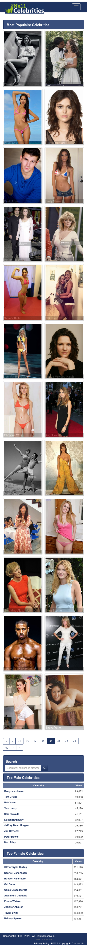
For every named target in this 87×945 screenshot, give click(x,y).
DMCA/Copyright (60, 943)
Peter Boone (11, 836)
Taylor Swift (11, 912)
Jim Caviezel (11, 831)
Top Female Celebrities (25, 853)
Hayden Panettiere (15, 878)
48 (66, 741)
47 (58, 741)
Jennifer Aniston (13, 907)
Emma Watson (12, 901)
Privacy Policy (41, 943)
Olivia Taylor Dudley (15, 867)
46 (51, 741)
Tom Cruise (10, 797)
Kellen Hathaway (14, 819)
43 (27, 741)
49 (74, 741)
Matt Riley (10, 842)
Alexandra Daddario (15, 895)
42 (19, 741)
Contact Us (78, 943)
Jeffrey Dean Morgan (16, 825)
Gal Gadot (10, 884)
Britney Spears (13, 918)
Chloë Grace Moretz (15, 890)
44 (35, 741)
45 (43, 741)
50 (6, 747)
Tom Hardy (10, 808)
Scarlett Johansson (15, 873)
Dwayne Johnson (14, 791)
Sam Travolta (11, 814)
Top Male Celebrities (23, 777)
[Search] (44, 768)
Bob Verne (10, 802)
